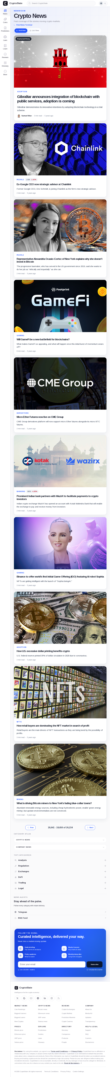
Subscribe (94, 964)
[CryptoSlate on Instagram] (52, 998)
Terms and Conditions (59, 1051)
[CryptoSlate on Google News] (24, 998)
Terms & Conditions (51, 1071)
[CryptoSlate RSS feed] (59, 998)
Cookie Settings (78, 1071)
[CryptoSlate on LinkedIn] (45, 998)
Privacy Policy (77, 1051)
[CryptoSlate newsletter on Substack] (31, 998)
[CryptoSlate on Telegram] (38, 998)
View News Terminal (24, 25)
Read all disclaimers (72, 1063)
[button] (5, 72)
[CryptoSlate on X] (17, 998)
